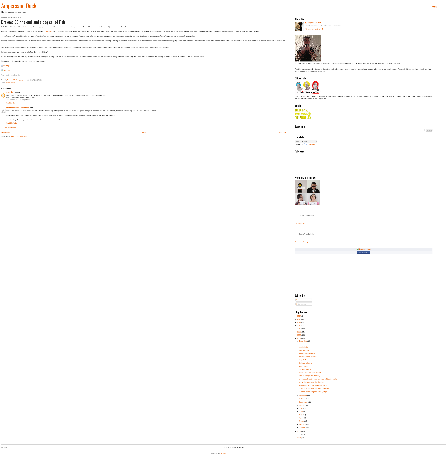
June (301, 411)
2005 (299, 435)
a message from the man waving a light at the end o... (318, 379)
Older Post (282, 132)
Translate (311, 144)
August (302, 405)
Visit (301, 223)
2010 (299, 329)
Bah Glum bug (304, 350)
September (303, 402)
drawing (8, 82)
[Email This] (31, 80)
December (303, 341)
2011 (299, 325)
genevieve (10, 92)
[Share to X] (36, 80)
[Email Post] (27, 80)
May (301, 415)
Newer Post (5, 132)
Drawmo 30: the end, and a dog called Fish (314, 388)
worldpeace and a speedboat (17, 107)
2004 (299, 438)
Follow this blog (363, 252)
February (302, 424)
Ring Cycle (303, 360)
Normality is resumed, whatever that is (313, 385)
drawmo (13, 82)
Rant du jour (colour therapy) (309, 376)
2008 (299, 335)
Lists (300, 344)
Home (434, 6)
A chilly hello (303, 347)
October (302, 399)
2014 (299, 316)
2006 (299, 431)
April (301, 418)
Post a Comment (10, 128)
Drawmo (28, 27)
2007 (299, 338)
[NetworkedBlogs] (364, 249)
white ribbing (303, 366)
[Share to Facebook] (38, 80)
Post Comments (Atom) (20, 136)
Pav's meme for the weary (308, 356)
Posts (299, 300)
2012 (299, 322)
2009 (299, 332)
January (302, 427)
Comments (301, 304)
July (301, 408)
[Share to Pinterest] (40, 80)
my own (49, 31)
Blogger (223, 453)
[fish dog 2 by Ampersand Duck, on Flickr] (5, 70)
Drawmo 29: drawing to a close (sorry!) (313, 392)
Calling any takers (305, 363)
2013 (299, 319)
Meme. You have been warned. (310, 372)
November (303, 396)
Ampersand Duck (18, 5)
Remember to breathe (307, 353)
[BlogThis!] (34, 80)
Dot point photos (305, 369)
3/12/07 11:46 (11, 103)
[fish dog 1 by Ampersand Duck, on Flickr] (5, 66)
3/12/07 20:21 (11, 123)
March (301, 421)
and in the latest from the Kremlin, (311, 382)
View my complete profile (314, 29)
